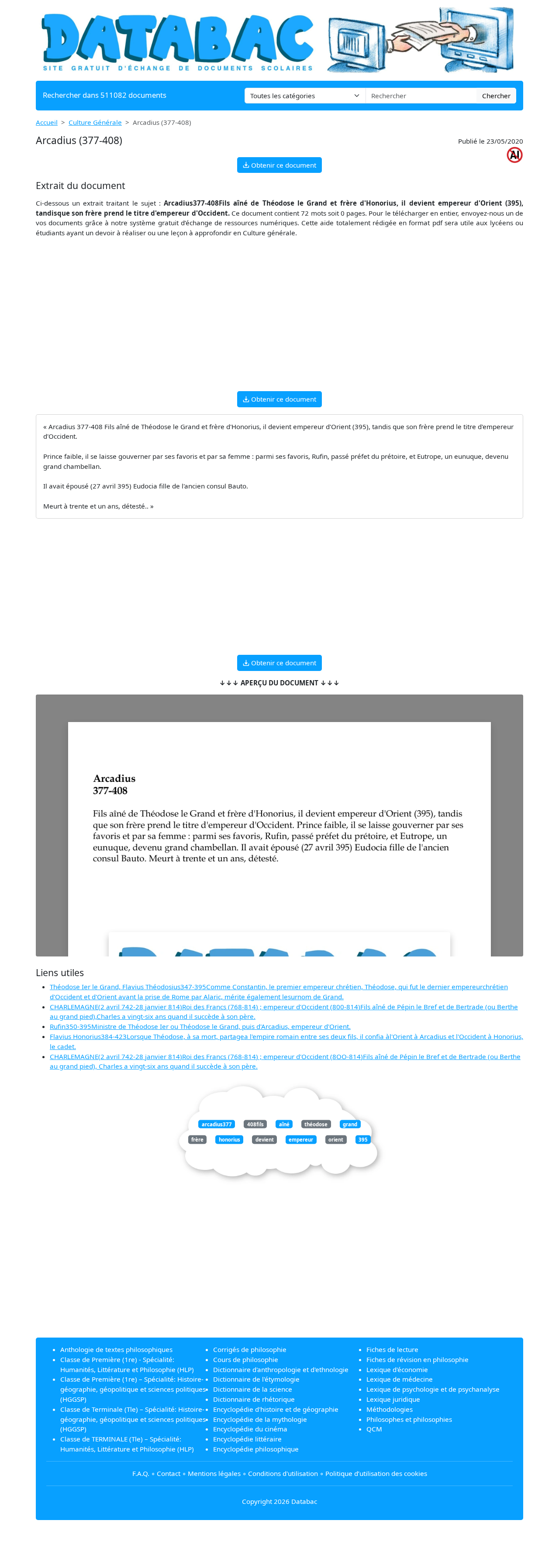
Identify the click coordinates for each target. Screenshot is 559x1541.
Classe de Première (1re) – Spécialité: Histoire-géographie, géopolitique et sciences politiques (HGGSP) (133, 1389)
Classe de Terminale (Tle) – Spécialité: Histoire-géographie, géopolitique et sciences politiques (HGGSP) (133, 1419)
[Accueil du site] (279, 39)
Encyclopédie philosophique (256, 1449)
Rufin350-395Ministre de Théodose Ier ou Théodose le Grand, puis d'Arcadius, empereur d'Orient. (200, 1026)
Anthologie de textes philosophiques (116, 1349)
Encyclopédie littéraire (247, 1438)
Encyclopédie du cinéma (250, 1428)
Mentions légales (214, 1473)
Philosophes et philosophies (409, 1419)
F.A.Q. (140, 1473)
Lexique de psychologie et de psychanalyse (433, 1389)
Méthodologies (389, 1409)
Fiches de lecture (392, 1349)
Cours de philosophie (245, 1359)
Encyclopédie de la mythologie (260, 1419)
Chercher (496, 95)
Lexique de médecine (399, 1379)
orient (335, 1139)
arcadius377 (217, 1124)
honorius (229, 1139)
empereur (301, 1139)
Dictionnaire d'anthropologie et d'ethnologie (281, 1369)
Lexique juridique (393, 1399)
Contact (168, 1473)
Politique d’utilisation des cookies (376, 1473)
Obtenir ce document (282, 165)
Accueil (47, 122)
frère (197, 1139)
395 (363, 1139)
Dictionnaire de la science (252, 1389)
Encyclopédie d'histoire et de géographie (275, 1409)
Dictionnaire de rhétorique (254, 1399)
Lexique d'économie (397, 1369)
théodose (316, 1124)
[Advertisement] (279, 323)
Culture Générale (95, 122)
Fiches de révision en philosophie (417, 1359)
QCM (374, 1428)
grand (350, 1124)
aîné (284, 1124)
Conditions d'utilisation (283, 1473)
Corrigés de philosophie (249, 1349)
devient (264, 1139)
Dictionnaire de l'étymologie (256, 1379)
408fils (255, 1124)
